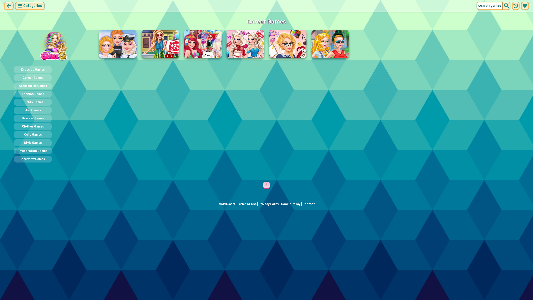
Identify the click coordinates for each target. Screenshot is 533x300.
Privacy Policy (269, 204)
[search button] (506, 6)
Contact (309, 204)
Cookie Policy (290, 204)
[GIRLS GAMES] (54, 46)
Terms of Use (247, 204)
